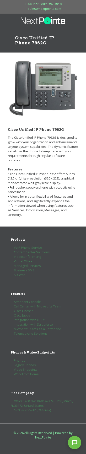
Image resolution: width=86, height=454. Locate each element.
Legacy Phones (25, 365)
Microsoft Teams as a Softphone (37, 329)
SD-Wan (20, 275)
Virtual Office (23, 261)
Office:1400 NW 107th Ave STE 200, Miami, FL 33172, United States (42, 403)
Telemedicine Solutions (31, 333)
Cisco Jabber (23, 315)
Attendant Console (27, 302)
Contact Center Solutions (32, 252)
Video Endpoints (26, 369)
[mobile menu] (79, 21)
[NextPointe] (43, 21)
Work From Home (26, 374)
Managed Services (27, 266)
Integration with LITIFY (29, 320)
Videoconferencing (27, 256)
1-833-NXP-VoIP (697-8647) (43, 3)
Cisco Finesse (23, 311)
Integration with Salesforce (33, 324)
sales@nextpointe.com (44, 8)
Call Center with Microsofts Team (37, 306)
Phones (19, 360)
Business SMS (24, 270)
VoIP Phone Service (28, 247)
